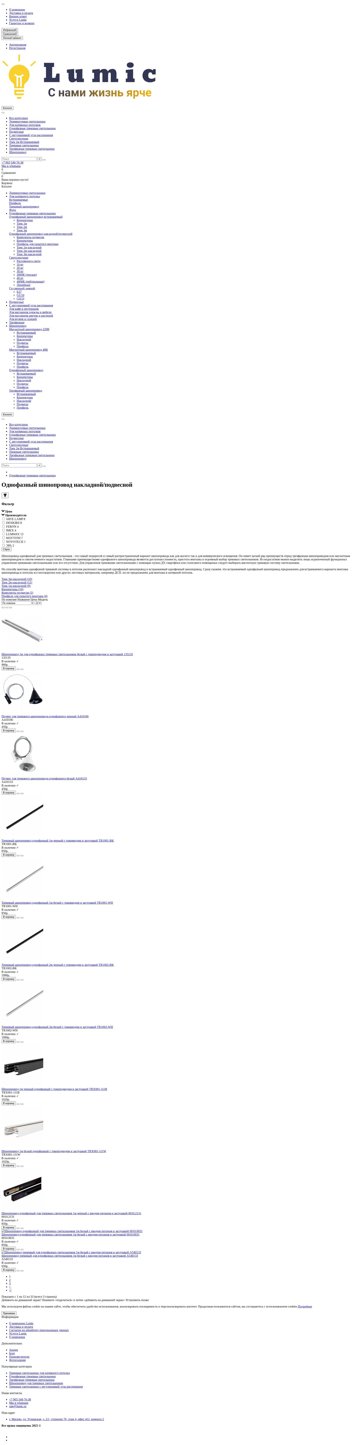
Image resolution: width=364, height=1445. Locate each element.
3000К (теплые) (27, 274)
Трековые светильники (24, 145)
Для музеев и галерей (23, 319)
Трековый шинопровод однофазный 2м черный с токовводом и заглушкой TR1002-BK (58, 964)
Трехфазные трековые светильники (32, 148)
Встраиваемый (26, 332)
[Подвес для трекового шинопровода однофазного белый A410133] (22, 775)
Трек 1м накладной (29, 247)
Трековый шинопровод (24, 206)
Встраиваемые (18, 199)
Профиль (15, 203)
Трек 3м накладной (29, 254)
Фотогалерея (17, 1360)
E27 (19, 291)
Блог (12, 1353)
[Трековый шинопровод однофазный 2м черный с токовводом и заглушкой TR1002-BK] (22, 961)
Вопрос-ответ (18, 16)
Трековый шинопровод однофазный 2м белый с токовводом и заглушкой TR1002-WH (57, 1027)
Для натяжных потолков (25, 125)
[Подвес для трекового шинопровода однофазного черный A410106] (22, 713)
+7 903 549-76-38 (12, 162)
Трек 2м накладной (29, 250)
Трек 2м (22, 227)
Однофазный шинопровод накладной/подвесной (40, 233)
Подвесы (22, 342)
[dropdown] (3, 4)
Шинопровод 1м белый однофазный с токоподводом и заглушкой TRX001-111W (54, 1151)
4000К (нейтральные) (30, 281)
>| (10, 1290)
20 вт (20, 267)
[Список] (6, 607)
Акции (13, 1349)
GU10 (20, 295)
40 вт (20, 278)
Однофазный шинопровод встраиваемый (36, 216)
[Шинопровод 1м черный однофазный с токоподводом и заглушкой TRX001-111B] (22, 1085)
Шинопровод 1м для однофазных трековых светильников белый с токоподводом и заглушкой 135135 (67, 654)
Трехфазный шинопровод (25, 390)
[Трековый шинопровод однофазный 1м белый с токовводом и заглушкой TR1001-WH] (22, 899)
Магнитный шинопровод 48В (28, 349)
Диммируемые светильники (27, 121)
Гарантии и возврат (22, 23)
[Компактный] (10, 607)
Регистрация (17, 48)
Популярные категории (17, 1366)
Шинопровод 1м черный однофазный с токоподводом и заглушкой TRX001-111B (54, 1089)
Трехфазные (16, 322)
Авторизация (17, 44)
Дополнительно (12, 1343)
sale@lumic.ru (17, 1406)
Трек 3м (22, 230)
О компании (17, 9)
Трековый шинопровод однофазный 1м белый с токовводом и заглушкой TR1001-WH (57, 902)
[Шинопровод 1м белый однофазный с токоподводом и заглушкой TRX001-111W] (22, 1147)
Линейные (23, 285)
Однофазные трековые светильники (32, 128)
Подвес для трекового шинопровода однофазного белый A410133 (44, 778)
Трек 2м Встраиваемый (24, 142)
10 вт (20, 264)
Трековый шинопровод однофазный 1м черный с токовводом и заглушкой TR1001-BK (58, 840)
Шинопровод (17, 152)
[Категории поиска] (3, 112)
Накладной (24, 339)
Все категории (18, 118)
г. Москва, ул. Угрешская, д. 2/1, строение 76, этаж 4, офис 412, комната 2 (56, 1419)
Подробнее (305, 1306)
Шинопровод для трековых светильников (36, 1383)
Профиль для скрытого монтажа (37, 244)
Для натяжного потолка (24, 196)
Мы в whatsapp (11, 166)
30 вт (20, 271)
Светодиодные (18, 138)
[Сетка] (3, 607)
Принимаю (9, 1313)
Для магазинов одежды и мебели (30, 312)
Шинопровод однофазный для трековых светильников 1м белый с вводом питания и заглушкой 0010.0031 (71, 1234)
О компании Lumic (21, 1323)
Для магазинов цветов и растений (31, 315)
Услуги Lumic (18, 19)
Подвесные (16, 131)
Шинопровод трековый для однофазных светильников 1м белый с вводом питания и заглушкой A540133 (70, 1255)
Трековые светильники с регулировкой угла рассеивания (46, 1386)
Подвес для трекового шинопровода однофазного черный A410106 (45, 716)
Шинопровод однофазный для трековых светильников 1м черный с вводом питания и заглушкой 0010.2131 (71, 1213)
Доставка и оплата (21, 13)
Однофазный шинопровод (26, 370)
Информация (10, 1316)
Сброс (6, 549)
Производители (19, 1356)
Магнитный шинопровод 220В (29, 329)
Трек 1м (22, 223)
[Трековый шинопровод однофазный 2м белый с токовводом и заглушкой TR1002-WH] (22, 1023)
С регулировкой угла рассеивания (31, 135)
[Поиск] (44, 159)
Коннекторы (25, 220)
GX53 (20, 298)
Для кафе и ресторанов (24, 308)
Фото (12, 210)
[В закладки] (18, 669)
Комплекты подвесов (30, 237)
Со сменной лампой (22, 288)
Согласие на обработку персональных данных (39, 1330)
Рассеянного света (28, 261)
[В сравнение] (22, 669)
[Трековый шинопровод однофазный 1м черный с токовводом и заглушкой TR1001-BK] (22, 837)
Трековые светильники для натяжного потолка (39, 1373)
